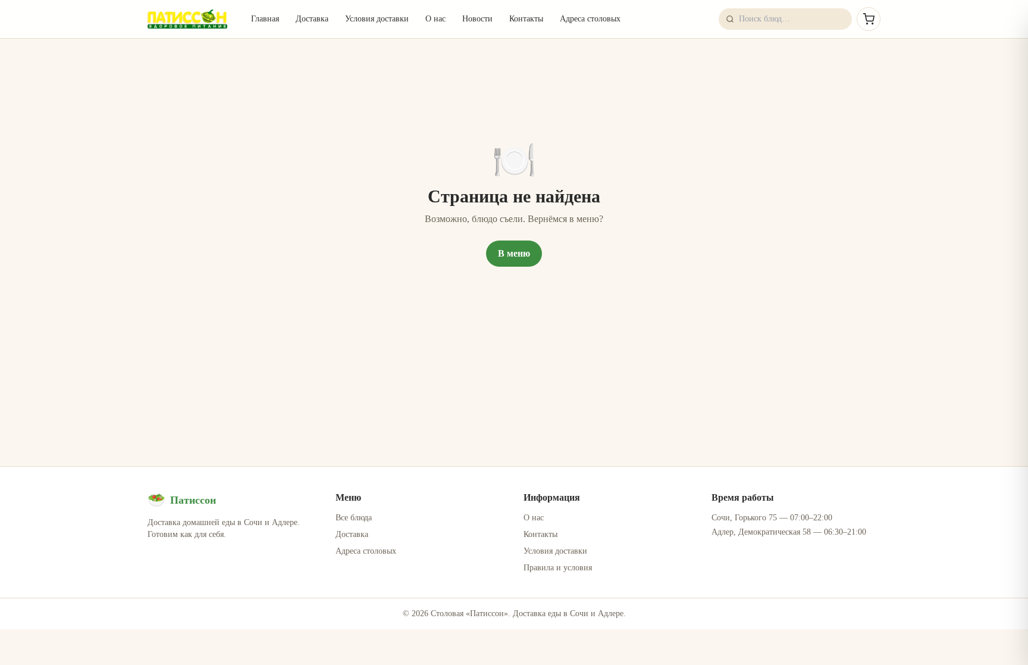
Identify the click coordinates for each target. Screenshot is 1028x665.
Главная (265, 18)
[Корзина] (868, 19)
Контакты (526, 18)
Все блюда (354, 517)
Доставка (312, 18)
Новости (477, 18)
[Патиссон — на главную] (187, 19)
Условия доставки (377, 18)
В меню (514, 253)
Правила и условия (558, 567)
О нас (435, 18)
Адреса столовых (590, 18)
